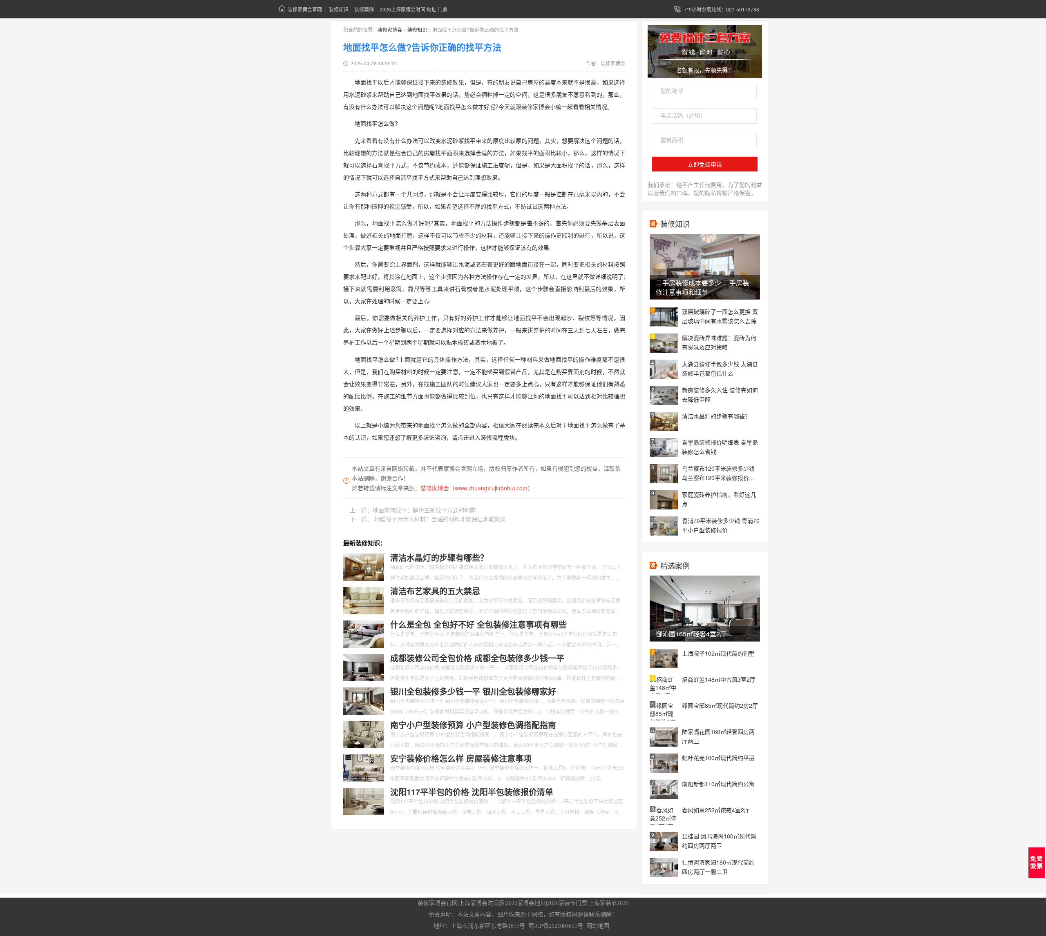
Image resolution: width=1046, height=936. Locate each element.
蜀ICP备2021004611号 (555, 926)
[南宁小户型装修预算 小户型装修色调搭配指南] (363, 733)
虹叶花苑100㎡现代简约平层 (718, 758)
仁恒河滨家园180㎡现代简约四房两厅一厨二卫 (718, 867)
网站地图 (597, 926)
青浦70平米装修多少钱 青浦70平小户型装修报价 (721, 525)
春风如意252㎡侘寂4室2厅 (716, 810)
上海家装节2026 (608, 903)
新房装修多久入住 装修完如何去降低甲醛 (720, 394)
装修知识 (339, 9)
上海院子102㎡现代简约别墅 (718, 653)
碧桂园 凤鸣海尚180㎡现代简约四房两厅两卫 (719, 840)
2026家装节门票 (567, 903)
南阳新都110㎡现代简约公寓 (718, 784)
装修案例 (364, 9)
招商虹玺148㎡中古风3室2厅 (718, 679)
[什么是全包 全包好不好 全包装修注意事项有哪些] (363, 633)
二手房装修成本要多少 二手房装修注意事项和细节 (702, 287)
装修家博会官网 (305, 9)
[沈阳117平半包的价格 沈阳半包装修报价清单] (363, 800)
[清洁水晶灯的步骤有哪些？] (363, 566)
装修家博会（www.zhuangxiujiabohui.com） (476, 488)
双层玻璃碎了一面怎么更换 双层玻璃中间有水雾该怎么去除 (720, 316)
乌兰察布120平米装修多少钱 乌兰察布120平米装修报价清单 (718, 473)
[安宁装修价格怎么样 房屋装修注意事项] (363, 767)
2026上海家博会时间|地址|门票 (413, 9)
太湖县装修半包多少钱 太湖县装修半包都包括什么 (720, 368)
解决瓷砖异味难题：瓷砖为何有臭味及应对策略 (719, 342)
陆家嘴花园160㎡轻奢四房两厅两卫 (718, 736)
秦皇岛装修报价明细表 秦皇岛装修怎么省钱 (720, 447)
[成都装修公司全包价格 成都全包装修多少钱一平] (363, 667)
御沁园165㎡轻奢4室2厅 (691, 633)
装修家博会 (390, 29)
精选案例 (675, 565)
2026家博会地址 (526, 903)
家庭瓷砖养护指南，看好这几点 (719, 499)
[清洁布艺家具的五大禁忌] (363, 600)
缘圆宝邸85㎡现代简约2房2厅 (720, 705)
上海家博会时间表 (482, 903)
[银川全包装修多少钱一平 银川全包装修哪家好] (363, 700)
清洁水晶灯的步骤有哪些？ (716, 416)
